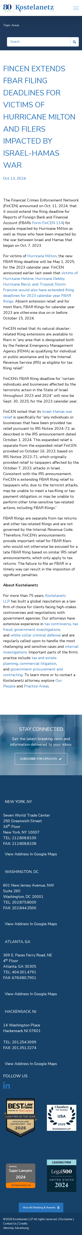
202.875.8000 (24, 902)
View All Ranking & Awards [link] (39, 1207)
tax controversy (57, 623)
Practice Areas (36, 686)
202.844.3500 (24, 907)
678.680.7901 (24, 977)
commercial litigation (38, 663)
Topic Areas (11, 25)
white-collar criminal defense (36, 635)
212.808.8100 (24, 837)
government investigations (37, 629)
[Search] (74, 42)
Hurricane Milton (42, 255)
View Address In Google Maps (31, 854)
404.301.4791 (24, 972)
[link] (28, 8)
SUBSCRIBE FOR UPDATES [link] (38, 759)
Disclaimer (66, 1219)
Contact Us (10, 1224)
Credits (23, 1224)
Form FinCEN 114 (47, 222)
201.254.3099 (24, 1042)
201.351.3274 (24, 1047)
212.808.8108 (24, 843)
